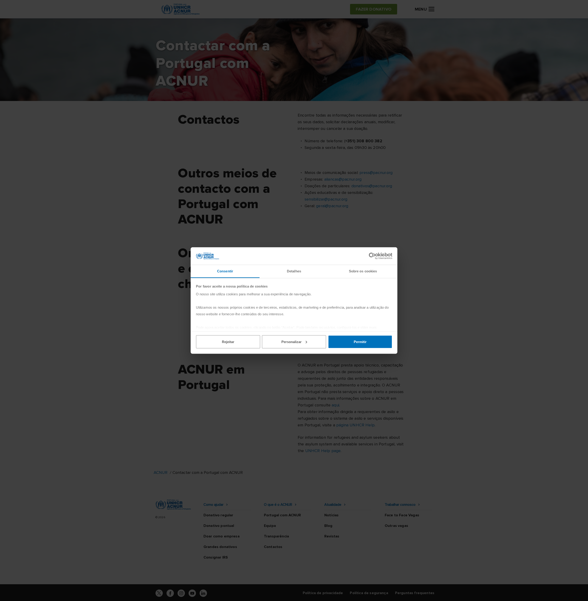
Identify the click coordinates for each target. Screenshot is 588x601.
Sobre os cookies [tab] (363, 271)
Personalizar (291, 342)
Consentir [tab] (225, 271)
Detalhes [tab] (294, 271)
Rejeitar (228, 342)
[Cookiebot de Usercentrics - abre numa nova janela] (372, 255)
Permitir (360, 342)
